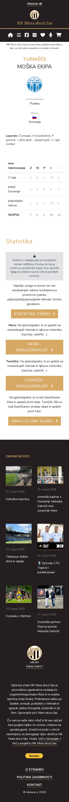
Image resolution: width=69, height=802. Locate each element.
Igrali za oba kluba (32, 421)
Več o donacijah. (49, 739)
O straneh (34, 769)
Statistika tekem (32, 313)
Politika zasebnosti (34, 777)
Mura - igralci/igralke (32, 347)
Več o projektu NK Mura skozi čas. (34, 743)
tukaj (13, 272)
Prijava (33, 4)
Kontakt (34, 785)
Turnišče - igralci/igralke (32, 383)
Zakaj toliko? (34, 666)
